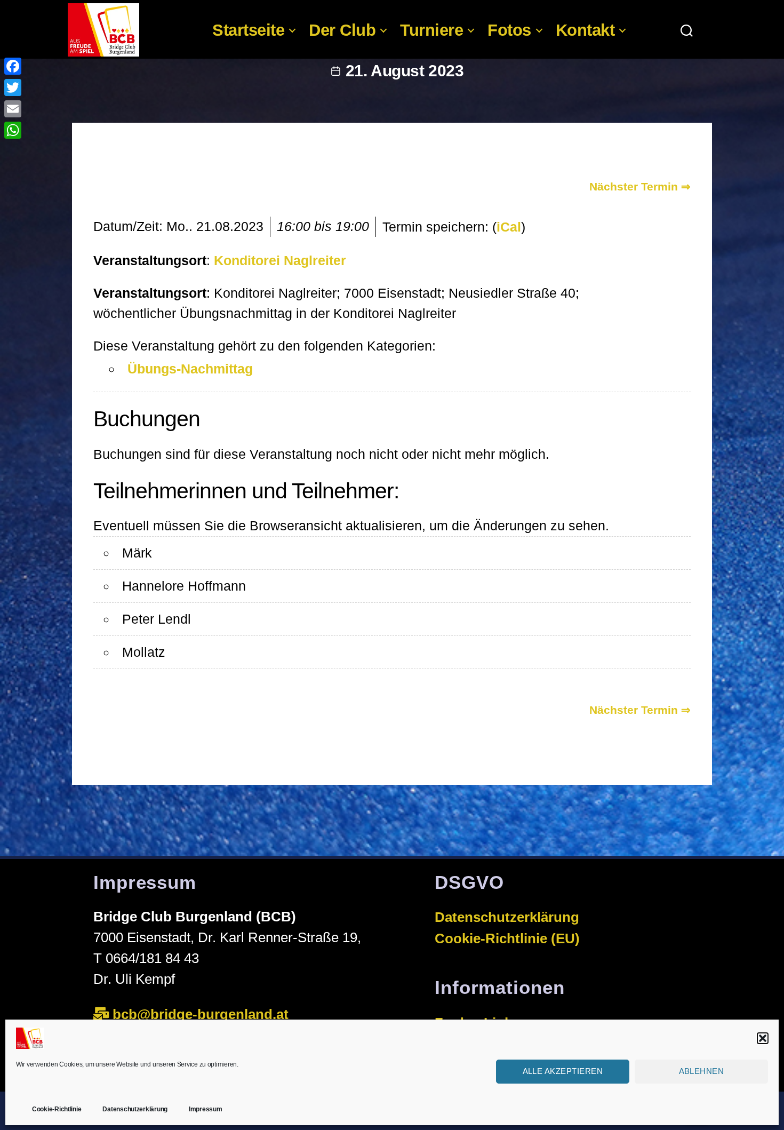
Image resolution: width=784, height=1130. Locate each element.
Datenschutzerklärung (134, 1109)
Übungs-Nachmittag (190, 368)
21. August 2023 (405, 70)
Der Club (342, 30)
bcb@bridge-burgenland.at (202, 1014)
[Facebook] (12, 66)
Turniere (431, 30)
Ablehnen (701, 1071)
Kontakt (585, 30)
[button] (762, 1038)
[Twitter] (12, 87)
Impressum (205, 1109)
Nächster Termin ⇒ (640, 186)
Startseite (248, 30)
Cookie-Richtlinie (56, 1109)
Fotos (509, 30)
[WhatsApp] (12, 130)
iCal (509, 226)
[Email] (12, 109)
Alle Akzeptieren (563, 1071)
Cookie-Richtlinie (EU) (507, 938)
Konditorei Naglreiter (280, 260)
